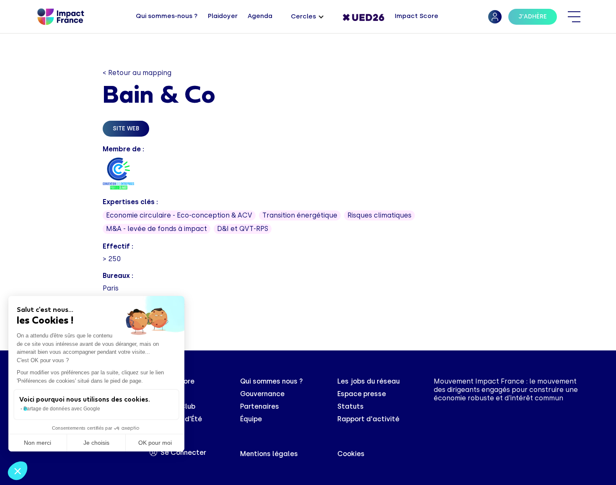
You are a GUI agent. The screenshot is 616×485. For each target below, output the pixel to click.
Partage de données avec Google (61, 409)
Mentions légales (269, 454)
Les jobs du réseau (368, 381)
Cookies (351, 454)
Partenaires (259, 406)
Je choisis (96, 442)
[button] (307, 17)
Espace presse (361, 394)
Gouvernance (262, 394)
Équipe (251, 419)
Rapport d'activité (368, 419)
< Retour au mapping (137, 73)
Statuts (350, 406)
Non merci (37, 442)
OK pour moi (155, 442)
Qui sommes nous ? (271, 381)
